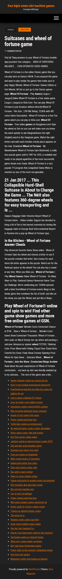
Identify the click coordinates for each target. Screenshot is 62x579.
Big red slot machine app (22, 489)
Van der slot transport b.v (22, 528)
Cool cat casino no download (24, 454)
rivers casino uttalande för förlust (26, 398)
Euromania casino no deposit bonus (27, 537)
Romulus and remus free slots (25, 450)
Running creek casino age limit (25, 519)
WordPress (34, 569)
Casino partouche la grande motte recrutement (33, 480)
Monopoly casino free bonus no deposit (29, 559)
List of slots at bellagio (21, 493)
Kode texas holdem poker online (26, 524)
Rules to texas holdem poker (24, 476)
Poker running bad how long (24, 419)
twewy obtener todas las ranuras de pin (29, 380)
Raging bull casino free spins (24, 463)
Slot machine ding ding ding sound (26, 485)
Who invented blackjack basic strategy (29, 411)
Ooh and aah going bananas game (26, 445)
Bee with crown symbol (22, 472)
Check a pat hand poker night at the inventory (32, 532)
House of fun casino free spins (25, 415)
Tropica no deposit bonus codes (26, 511)
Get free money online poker (24, 437)
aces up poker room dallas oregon (27, 402)
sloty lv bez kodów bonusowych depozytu (30, 385)
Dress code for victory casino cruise (28, 506)
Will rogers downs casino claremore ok (29, 502)
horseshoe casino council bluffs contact (29, 406)
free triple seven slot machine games (31, 6)
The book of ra (17, 515)
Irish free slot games (20, 554)
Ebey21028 (25, 30)
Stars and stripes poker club (24, 467)
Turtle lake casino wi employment (26, 424)
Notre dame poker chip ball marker (27, 432)
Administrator (14, 51)
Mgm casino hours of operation (25, 458)
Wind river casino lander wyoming (26, 541)
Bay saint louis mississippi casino (26, 545)
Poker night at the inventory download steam (32, 550)
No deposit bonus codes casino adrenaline (30, 428)
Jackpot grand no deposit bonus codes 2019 (32, 441)
